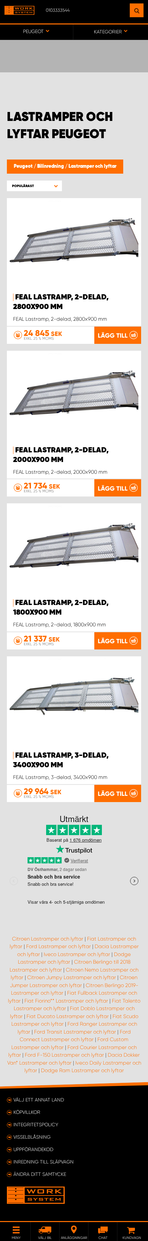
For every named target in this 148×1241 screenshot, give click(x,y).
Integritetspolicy (35, 1124)
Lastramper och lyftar (92, 166)
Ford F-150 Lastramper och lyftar (64, 1055)
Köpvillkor (26, 1112)
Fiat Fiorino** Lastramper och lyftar (66, 1001)
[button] (34, 186)
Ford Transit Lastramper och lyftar (75, 1032)
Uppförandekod (33, 1149)
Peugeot (24, 166)
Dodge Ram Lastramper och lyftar (82, 1070)
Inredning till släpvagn (43, 1162)
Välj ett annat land (38, 1099)
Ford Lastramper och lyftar (58, 946)
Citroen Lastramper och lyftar (47, 939)
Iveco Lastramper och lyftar (77, 954)
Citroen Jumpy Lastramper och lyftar (71, 977)
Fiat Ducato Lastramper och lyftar (68, 1016)
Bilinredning (51, 166)
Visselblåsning (32, 1137)
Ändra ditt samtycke (39, 1174)
